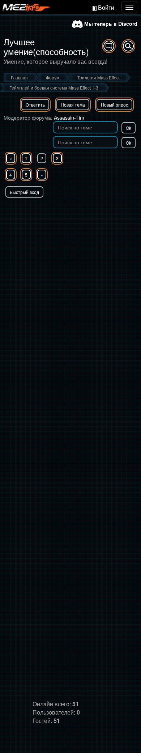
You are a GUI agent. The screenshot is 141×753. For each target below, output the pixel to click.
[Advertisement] (70, 272)
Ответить (35, 105)
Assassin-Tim (69, 117)
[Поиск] (128, 46)
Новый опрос (114, 105)
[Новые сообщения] (108, 46)
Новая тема (73, 105)
